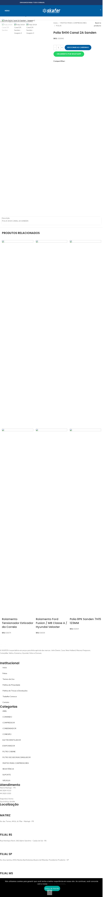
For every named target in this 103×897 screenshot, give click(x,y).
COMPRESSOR (9, 722)
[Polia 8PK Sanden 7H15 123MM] (85, 334)
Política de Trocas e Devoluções (15, 691)
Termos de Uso (8, 679)
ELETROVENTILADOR (12, 740)
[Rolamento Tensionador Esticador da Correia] (17, 334)
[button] (68, 54)
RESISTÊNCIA (8, 769)
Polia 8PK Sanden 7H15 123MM (85, 621)
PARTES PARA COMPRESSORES (16, 763)
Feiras (5, 673)
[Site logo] (51, 10)
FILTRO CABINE (9, 751)
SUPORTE (7, 775)
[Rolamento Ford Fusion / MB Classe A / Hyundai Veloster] (51, 334)
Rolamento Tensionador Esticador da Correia (17, 623)
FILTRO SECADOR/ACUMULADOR (17, 757)
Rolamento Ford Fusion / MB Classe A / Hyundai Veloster (51, 623)
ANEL (5, 711)
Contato (6, 702)
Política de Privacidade (11, 685)
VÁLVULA (6, 780)
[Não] (49, 892)
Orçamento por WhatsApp (69, 54)
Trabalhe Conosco (10, 696)
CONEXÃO (7, 734)
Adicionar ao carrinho (78, 47)
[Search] (95, 10)
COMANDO (7, 717)
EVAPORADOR (9, 746)
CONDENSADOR (9, 728)
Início (5, 667)
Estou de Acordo (52, 888)
